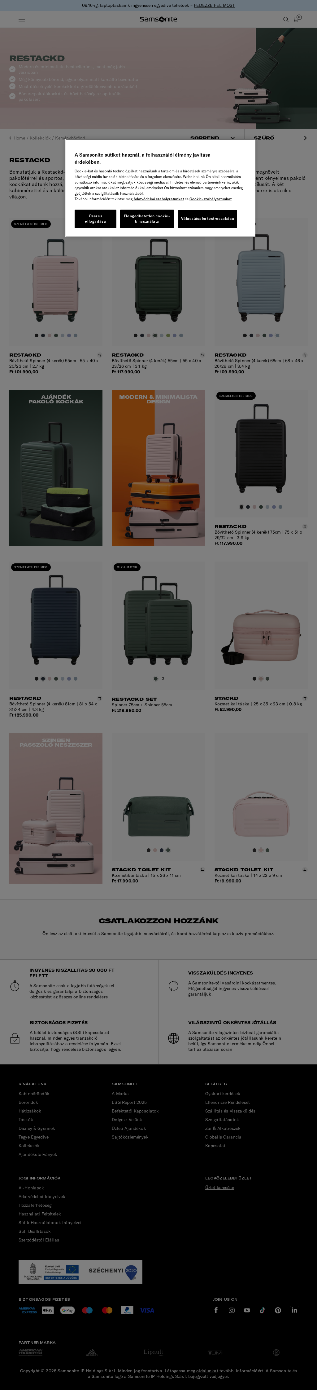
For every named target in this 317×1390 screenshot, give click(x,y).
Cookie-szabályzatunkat (210, 199)
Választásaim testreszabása (207, 218)
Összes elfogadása (95, 219)
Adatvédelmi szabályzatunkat (158, 199)
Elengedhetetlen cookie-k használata (147, 219)
